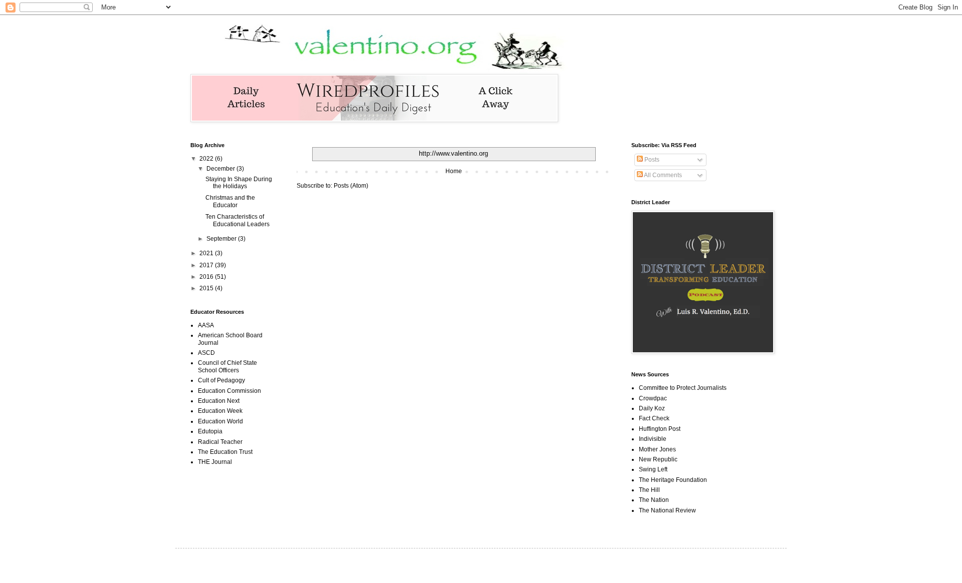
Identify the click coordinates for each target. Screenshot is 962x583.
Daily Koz (652, 408)
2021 (207, 253)
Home (453, 171)
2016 (207, 276)
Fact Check (654, 418)
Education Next (218, 400)
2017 (207, 265)
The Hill (649, 489)
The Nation (654, 499)
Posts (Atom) (351, 185)
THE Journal (215, 461)
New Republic (658, 459)
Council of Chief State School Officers (227, 366)
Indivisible (652, 438)
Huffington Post (659, 428)
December (221, 168)
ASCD (206, 352)
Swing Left (653, 469)
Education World (220, 421)
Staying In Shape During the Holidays (238, 183)
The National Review (667, 510)
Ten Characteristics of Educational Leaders (237, 220)
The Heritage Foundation (673, 479)
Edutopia (210, 431)
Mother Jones (657, 449)
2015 (207, 288)
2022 (207, 158)
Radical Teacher (220, 441)
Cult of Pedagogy (221, 380)
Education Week (220, 410)
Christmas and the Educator (230, 201)
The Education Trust (225, 451)
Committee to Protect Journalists (683, 387)
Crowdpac (653, 398)
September (222, 238)
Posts (651, 159)
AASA (206, 325)
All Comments (662, 175)
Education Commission (229, 390)
